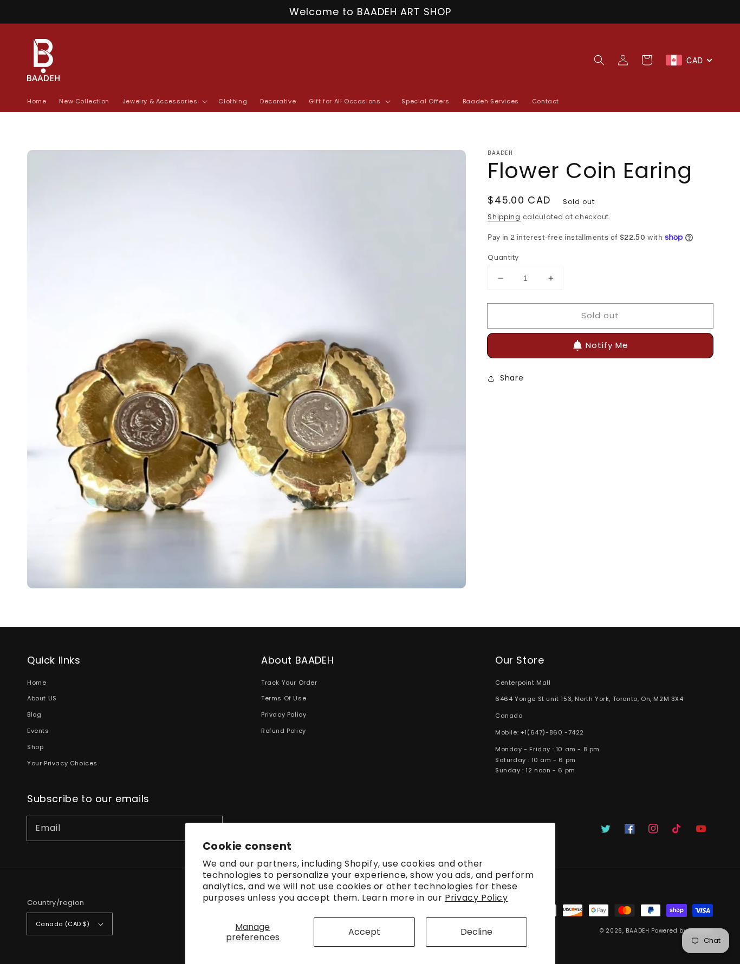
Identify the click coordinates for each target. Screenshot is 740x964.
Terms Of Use (283, 698)
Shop (35, 747)
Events (38, 730)
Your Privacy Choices (62, 763)
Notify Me (607, 345)
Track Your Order (289, 682)
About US (42, 698)
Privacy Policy (476, 897)
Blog (34, 714)
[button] (599, 60)
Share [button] (511, 377)
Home (36, 682)
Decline (476, 932)
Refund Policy (283, 730)
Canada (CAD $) (63, 924)
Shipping (504, 216)
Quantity (503, 257)
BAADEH (637, 931)
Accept (364, 932)
